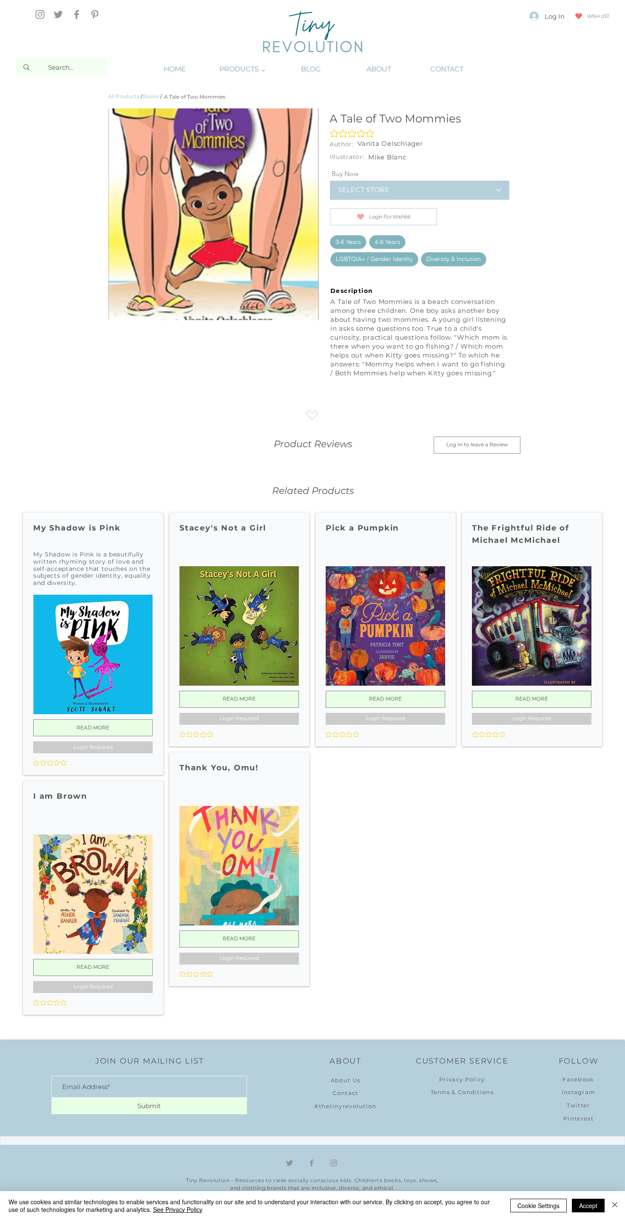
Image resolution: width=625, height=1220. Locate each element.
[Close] (615, 1205)
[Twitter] (58, 14)
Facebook (578, 1079)
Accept (588, 1205)
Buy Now (345, 173)
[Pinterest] (95, 14)
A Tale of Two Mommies (194, 97)
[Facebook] (76, 14)
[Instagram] (40, 14)
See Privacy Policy (177, 1209)
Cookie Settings (538, 1205)
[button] (243, 69)
